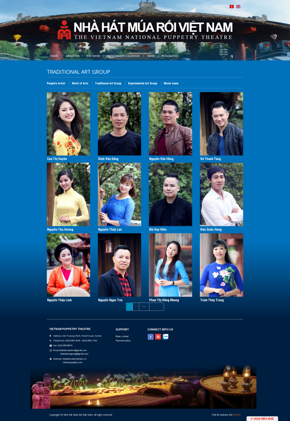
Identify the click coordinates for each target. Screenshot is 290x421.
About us (72, 56)
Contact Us (170, 56)
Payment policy (123, 340)
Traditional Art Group (108, 83)
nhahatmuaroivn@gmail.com (73, 350)
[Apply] (228, 56)
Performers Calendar (123, 56)
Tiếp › (144, 306)
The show (93, 56)
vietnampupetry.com (72, 362)
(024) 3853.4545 (263, 418)
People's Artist (56, 83)
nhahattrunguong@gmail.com (74, 353)
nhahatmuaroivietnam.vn (74, 358)
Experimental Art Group (142, 83)
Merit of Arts (80, 83)
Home (54, 56)
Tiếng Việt (232, 6)
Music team (171, 83)
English (238, 6)
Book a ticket (122, 336)
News (151, 56)
